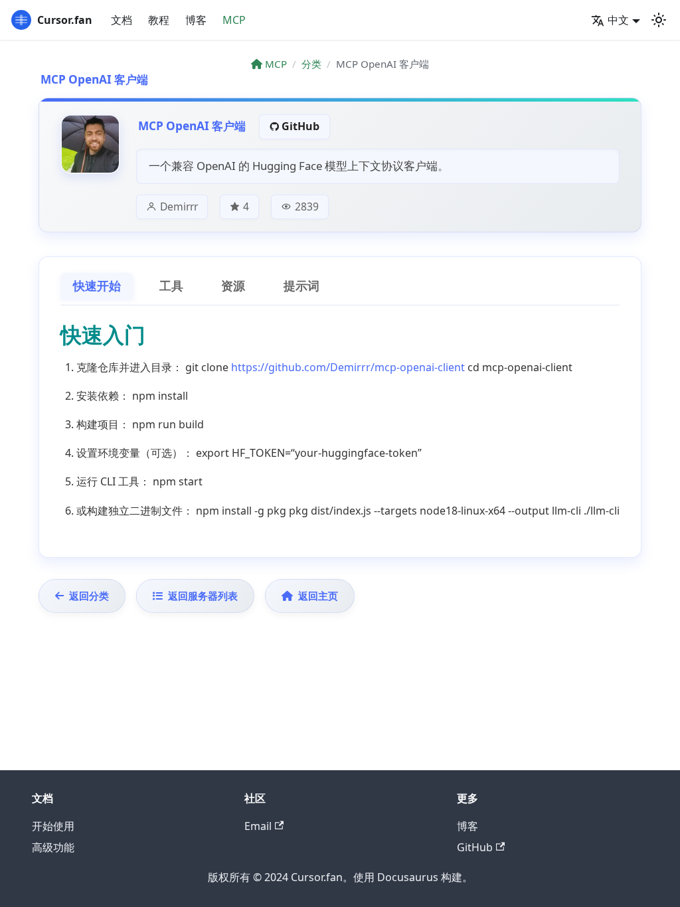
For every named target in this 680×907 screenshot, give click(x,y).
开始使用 (53, 826)
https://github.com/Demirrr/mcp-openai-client (348, 367)
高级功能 (53, 847)
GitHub (300, 126)
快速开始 (97, 286)
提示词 (301, 286)
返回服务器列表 (203, 595)
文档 (121, 20)
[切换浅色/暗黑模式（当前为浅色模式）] (658, 20)
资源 (233, 286)
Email (258, 826)
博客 (196, 20)
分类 (311, 63)
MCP (234, 20)
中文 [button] (618, 20)
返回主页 (318, 595)
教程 (158, 20)
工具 (171, 286)
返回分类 (89, 595)
